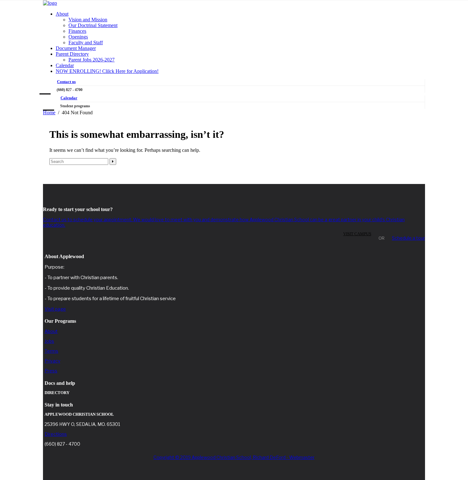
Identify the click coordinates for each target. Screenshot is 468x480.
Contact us (66, 81)
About (62, 14)
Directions (56, 434)
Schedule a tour (408, 238)
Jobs (49, 341)
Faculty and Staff (85, 42)
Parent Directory (72, 54)
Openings (78, 36)
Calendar (65, 65)
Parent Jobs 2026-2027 (91, 59)
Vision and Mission (87, 19)
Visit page (55, 309)
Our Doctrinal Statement (92, 25)
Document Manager (76, 48)
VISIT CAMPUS (357, 233)
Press (51, 370)
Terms (51, 351)
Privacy (52, 361)
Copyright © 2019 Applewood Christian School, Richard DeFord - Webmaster (234, 457)
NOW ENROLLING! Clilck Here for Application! (107, 71)
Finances (77, 31)
